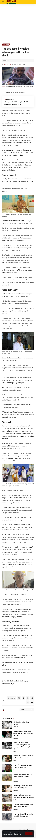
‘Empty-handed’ (9, 102)
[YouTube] (32, 830)
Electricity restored (14, 104)
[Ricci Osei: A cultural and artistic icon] (7, 725)
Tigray (13, 684)
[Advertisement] (18, 23)
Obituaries (16, 727)
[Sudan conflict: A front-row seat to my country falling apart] (7, 798)
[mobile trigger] (3, 2)
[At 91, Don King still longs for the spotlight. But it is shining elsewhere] (7, 734)
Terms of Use (17, 834)
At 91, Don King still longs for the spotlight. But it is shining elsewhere (23, 734)
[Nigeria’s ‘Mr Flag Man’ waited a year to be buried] (7, 768)
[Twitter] (30, 830)
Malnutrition (6, 684)
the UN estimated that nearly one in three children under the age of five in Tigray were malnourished (17, 152)
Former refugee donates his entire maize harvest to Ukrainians (23, 777)
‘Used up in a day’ (21, 102)
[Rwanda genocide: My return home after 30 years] (7, 788)
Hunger (24, 681)
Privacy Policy (7, 834)
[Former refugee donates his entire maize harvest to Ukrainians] (7, 777)
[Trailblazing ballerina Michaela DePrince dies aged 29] (7, 758)
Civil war (12, 681)
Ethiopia (19, 681)
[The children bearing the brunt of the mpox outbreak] (7, 807)
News (15, 751)
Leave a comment (27, 709)
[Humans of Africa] (10, 2)
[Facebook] (27, 830)
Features (6, 44)
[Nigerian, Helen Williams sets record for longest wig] (7, 816)
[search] (32, 2)
